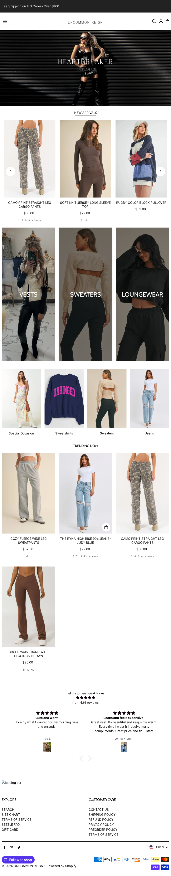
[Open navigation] (32, 21)
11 (80, 556)
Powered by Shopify (61, 866)
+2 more (36, 220)
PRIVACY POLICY (101, 825)
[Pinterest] (11, 847)
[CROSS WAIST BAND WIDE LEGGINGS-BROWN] (28, 606)
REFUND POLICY (101, 820)
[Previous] (10, 171)
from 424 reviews (85, 703)
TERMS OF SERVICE (16, 820)
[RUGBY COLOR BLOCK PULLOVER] (141, 159)
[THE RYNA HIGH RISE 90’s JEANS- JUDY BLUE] (85, 493)
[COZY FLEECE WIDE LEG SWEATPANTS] (28, 493)
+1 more (93, 556)
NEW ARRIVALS (85, 113)
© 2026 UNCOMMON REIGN (22, 866)
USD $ (159, 847)
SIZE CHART (11, 815)
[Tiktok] (19, 847)
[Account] (161, 21)
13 (85, 556)
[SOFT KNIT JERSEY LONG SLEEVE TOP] (85, 159)
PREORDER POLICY (103, 830)
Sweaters (107, 433)
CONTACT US (99, 810)
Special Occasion (21, 433)
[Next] (160, 171)
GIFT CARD (10, 830)
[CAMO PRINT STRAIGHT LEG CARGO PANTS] (29, 159)
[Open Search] (154, 21)
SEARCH (8, 810)
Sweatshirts (64, 433)
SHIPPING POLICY (102, 815)
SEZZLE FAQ (11, 825)
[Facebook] (4, 847)
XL (32, 669)
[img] (85, 697)
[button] (82, 758)
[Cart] (167, 21)
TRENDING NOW (85, 446)
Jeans (149, 433)
